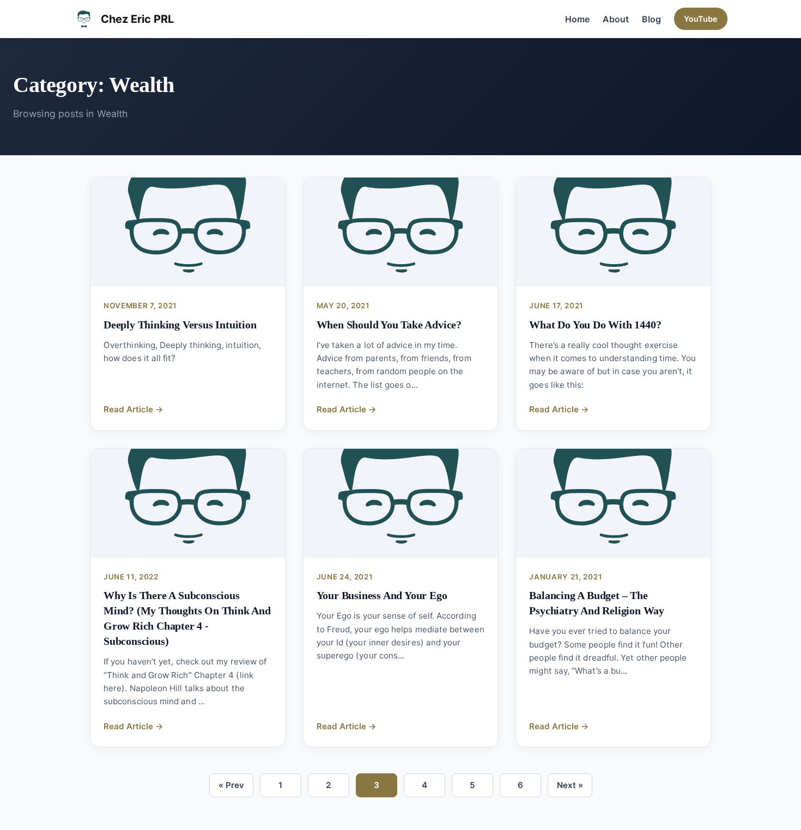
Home (577, 19)
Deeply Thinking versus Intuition (180, 325)
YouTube (701, 18)
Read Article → (133, 409)
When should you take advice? (389, 325)
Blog (651, 19)
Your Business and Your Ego (382, 595)
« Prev (231, 785)
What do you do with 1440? (595, 325)
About (616, 19)
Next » (570, 785)
